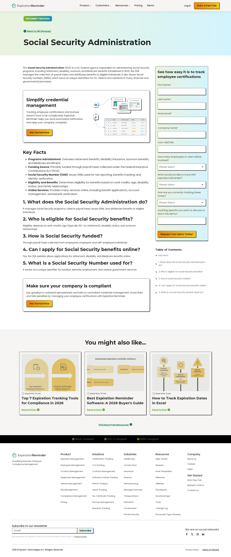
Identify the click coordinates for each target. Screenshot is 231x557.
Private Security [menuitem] (131, 514)
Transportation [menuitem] (131, 496)
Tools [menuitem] (158, 502)
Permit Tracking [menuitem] (99, 483)
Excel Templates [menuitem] (164, 471)
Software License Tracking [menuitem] (105, 477)
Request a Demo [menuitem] (195, 485)
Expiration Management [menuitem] (72, 458)
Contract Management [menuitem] (103, 471)
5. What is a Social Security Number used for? (181, 292)
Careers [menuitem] (191, 464)
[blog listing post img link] (50, 383)
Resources (122, 5)
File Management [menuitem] (69, 489)
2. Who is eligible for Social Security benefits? (181, 271)
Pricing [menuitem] (64, 502)
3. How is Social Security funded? (175, 278)
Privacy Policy (192, 549)
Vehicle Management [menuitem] (71, 483)
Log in (187, 5)
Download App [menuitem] (163, 496)
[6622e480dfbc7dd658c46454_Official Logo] (32, 455)
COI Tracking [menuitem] (98, 465)
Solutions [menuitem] (98, 454)
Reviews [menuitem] (160, 465)
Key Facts (163, 255)
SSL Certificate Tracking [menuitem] (103, 496)
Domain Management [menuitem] (103, 502)
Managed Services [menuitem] (133, 489)
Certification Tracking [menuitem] (102, 458)
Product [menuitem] (66, 454)
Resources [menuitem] (162, 454)
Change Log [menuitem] (162, 508)
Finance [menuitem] (128, 477)
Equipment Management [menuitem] (73, 477)
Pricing (138, 5)
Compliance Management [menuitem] (74, 496)
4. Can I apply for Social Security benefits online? (183, 285)
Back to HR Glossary (39, 31)
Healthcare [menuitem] (129, 458)
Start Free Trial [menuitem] (194, 480)
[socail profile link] (188, 534)
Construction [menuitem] (130, 465)
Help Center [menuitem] (162, 458)
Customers (102, 5)
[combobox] (182, 166)
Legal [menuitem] (189, 469)
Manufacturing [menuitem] (131, 483)
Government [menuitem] (130, 508)
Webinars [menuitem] (160, 477)
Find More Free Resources (114, 424)
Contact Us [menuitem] (193, 490)
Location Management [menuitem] (72, 471)
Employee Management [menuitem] (72, 465)
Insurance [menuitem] (129, 471)
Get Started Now (39, 132)
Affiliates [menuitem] (160, 483)
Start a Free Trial (206, 5)
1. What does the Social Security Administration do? (181, 264)
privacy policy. (80, 536)
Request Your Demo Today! (177, 234)
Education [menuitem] (129, 502)
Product (84, 5)
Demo (150, 5)
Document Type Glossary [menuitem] (168, 514)
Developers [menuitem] (161, 489)
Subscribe (85, 530)
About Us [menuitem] (191, 458)
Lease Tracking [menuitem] (99, 489)
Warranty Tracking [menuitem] (101, 508)
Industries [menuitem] (130, 454)
